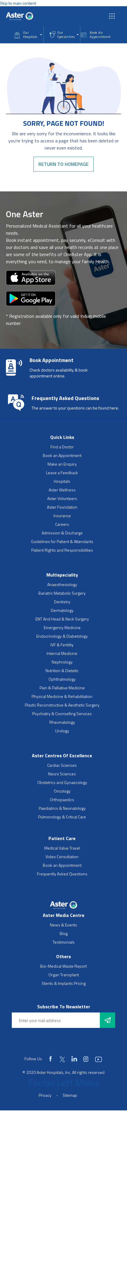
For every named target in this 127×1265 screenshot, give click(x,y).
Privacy (45, 1095)
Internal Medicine (62, 653)
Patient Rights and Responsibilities (62, 550)
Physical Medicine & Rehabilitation (62, 696)
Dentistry (62, 602)
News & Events (63, 925)
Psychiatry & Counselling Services (62, 713)
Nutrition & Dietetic (62, 670)
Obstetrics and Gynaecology (62, 782)
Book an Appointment (62, 455)
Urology (62, 731)
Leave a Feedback (62, 472)
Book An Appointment (100, 34)
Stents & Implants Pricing (64, 983)
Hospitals (62, 481)
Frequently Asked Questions (62, 874)
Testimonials (64, 942)
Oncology (62, 791)
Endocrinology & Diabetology (62, 636)
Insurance (62, 515)
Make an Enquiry (62, 464)
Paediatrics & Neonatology (62, 808)
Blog (64, 933)
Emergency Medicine (62, 627)
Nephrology (62, 662)
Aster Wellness (62, 490)
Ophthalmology (62, 679)
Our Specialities (65, 34)
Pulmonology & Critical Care (62, 817)
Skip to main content (18, 3)
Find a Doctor (62, 447)
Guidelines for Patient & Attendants (62, 541)
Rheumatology (62, 722)
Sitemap (70, 1095)
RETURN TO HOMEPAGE (63, 164)
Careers (62, 524)
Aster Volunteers (62, 498)
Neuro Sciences (62, 774)
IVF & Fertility (62, 645)
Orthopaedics (62, 799)
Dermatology (62, 610)
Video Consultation (62, 856)
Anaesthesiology (62, 584)
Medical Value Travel (62, 848)
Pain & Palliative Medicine (62, 688)
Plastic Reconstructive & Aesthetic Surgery (62, 705)
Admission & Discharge (62, 533)
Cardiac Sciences (62, 765)
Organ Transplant (63, 975)
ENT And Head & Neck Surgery (62, 619)
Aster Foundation (62, 507)
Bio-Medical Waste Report (63, 966)
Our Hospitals (30, 34)
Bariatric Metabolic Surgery (62, 593)
